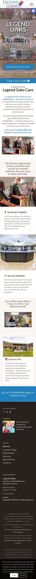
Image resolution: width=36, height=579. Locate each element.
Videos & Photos (9, 459)
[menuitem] (30, 4)
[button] (33, 10)
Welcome (6, 446)
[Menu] (30, 4)
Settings (22, 575)
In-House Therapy (9, 450)
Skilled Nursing (8, 453)
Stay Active (7, 456)
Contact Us (7, 463)
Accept (14, 575)
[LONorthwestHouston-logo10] (15, 4)
